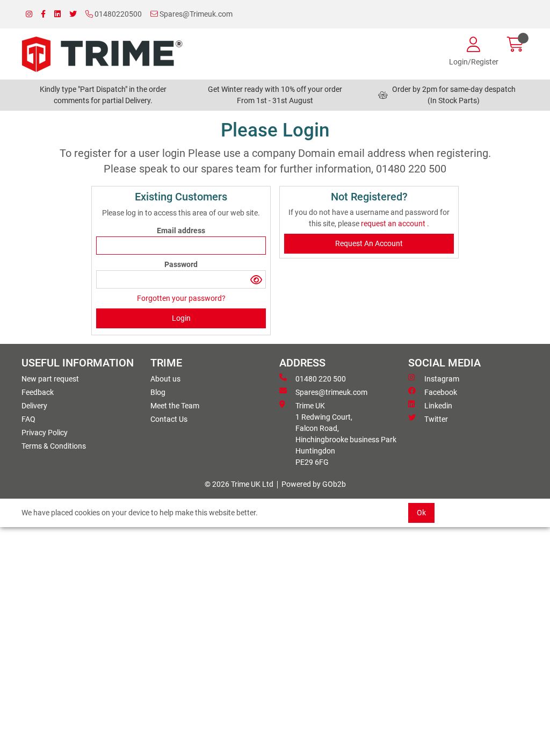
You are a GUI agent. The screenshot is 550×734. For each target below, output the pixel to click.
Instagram (441, 379)
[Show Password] (256, 279)
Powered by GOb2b (313, 484)
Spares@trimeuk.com (331, 392)
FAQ (28, 419)
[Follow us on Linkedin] (57, 14)
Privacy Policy (44, 432)
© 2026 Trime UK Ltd (239, 484)
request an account (394, 223)
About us (165, 379)
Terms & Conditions (53, 446)
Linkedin (438, 405)
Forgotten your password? (181, 298)
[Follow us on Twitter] (73, 14)
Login (181, 318)
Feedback (37, 392)
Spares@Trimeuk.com (195, 14)
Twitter (436, 419)
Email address (181, 230)
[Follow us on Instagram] (29, 14)
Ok (421, 512)
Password (181, 264)
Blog (157, 392)
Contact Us (168, 419)
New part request (50, 379)
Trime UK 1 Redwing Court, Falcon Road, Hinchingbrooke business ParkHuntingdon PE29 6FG (345, 433)
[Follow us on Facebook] (43, 14)
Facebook (440, 392)
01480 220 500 (320, 379)
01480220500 (117, 14)
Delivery (34, 405)
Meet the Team (174, 405)
